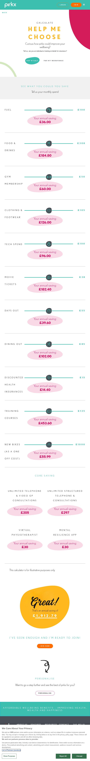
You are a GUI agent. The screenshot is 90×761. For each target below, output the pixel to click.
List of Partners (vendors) (11, 750)
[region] (45, 743)
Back (4, 12)
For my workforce (54, 61)
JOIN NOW (45, 646)
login (63, 5)
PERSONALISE (44, 693)
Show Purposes (9, 756)
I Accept (79, 756)
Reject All (63, 756)
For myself (32, 61)
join (76, 5)
